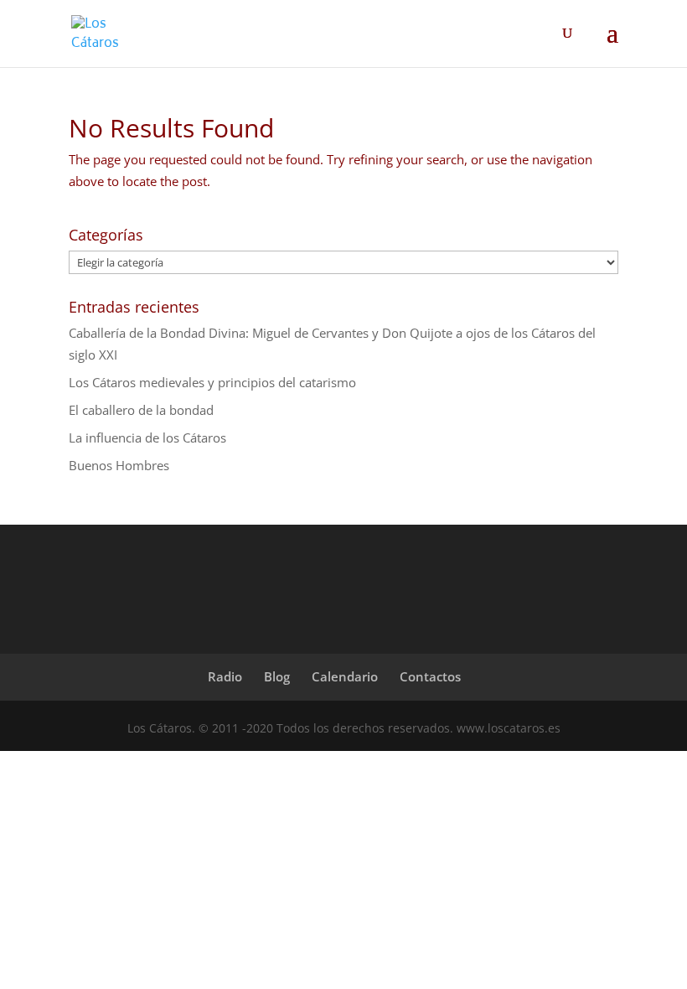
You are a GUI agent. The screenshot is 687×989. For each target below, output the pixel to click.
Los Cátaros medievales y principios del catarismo (212, 382)
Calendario (345, 676)
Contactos (430, 676)
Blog (277, 676)
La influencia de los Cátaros (147, 437)
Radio (225, 676)
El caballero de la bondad (141, 409)
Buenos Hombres (119, 465)
